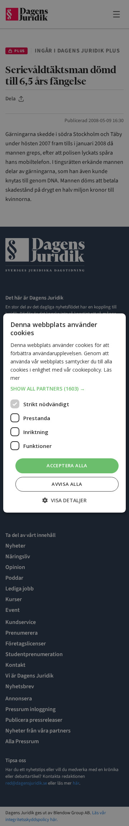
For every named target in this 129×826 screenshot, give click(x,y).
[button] (64, 389)
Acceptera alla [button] (67, 465)
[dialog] (64, 413)
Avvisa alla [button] (67, 484)
